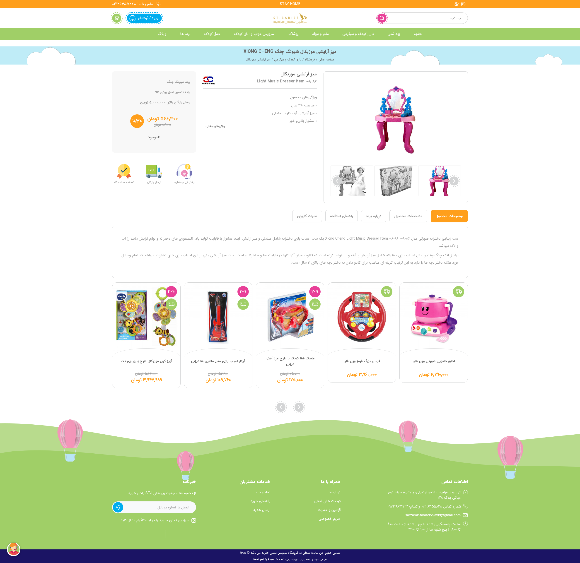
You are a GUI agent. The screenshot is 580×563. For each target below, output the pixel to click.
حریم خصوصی (330, 519)
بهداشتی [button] (393, 34)
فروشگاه (310, 59)
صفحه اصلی (326, 59)
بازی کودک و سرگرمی (287, 59)
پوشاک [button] (293, 34)
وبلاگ (162, 34)
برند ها (185, 34)
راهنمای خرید (260, 501)
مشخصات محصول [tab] (408, 216)
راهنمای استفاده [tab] (341, 216)
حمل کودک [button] (212, 34)
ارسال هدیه (261, 510)
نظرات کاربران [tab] (307, 216)
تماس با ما (262, 492)
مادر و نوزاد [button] (320, 34)
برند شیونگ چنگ (178, 82)
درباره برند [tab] (373, 216)
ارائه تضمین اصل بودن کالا (172, 92)
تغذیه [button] (418, 34)
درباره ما (335, 492)
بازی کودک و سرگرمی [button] (358, 34)
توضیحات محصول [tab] (449, 216)
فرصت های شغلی (327, 501)
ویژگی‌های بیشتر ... (215, 126)
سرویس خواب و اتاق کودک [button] (254, 34)
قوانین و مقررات (329, 510)
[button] (337, 180)
